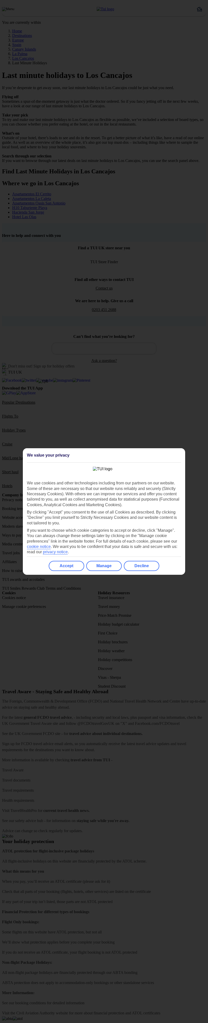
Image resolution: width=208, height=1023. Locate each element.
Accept (66, 566)
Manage (104, 566)
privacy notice (55, 552)
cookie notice (39, 546)
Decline (141, 566)
